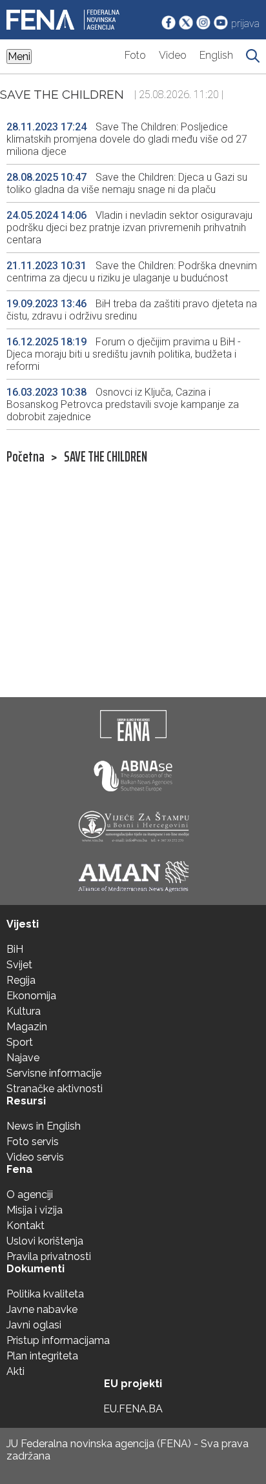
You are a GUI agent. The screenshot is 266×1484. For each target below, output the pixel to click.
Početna (25, 457)
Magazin (26, 1027)
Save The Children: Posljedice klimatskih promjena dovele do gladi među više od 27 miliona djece (126, 139)
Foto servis (32, 1141)
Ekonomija (31, 996)
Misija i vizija (34, 1210)
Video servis (35, 1157)
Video (173, 55)
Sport (19, 1042)
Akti (15, 1371)
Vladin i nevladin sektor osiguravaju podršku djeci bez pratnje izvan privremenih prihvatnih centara (129, 227)
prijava (245, 23)
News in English (43, 1126)
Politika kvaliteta (45, 1294)
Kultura (23, 1011)
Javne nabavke (41, 1309)
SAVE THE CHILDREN (105, 457)
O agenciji (29, 1194)
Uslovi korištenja (44, 1241)
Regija (21, 980)
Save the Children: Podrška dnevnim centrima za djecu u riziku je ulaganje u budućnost (131, 271)
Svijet (19, 965)
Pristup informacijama (58, 1340)
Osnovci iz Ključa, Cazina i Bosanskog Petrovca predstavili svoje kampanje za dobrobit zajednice (122, 404)
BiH (14, 949)
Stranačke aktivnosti (54, 1089)
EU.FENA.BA (133, 1409)
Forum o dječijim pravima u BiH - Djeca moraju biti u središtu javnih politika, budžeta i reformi (123, 354)
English (216, 55)
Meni (19, 56)
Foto (135, 55)
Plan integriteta (42, 1356)
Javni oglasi (33, 1325)
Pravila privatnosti (48, 1256)
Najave (22, 1058)
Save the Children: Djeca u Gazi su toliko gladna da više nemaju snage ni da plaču (126, 183)
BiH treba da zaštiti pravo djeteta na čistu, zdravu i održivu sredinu (131, 310)
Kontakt (25, 1225)
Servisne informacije (53, 1073)
